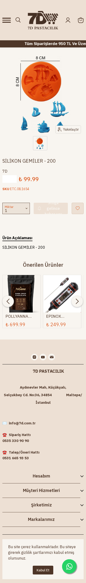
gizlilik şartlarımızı (37, 552)
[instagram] (34, 357)
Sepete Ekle (21, 292)
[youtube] (43, 357)
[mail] (51, 357)
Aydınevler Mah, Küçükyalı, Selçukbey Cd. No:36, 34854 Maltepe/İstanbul (43, 395)
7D (4, 171)
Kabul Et (43, 570)
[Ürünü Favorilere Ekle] (78, 208)
